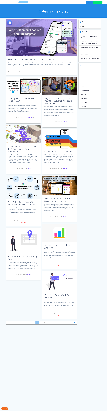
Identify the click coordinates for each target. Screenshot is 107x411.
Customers (68, 2)
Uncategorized (84, 102)
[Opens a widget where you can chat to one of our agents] (4, 408)
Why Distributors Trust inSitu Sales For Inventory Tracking (57, 199)
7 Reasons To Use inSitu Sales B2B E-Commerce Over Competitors (22, 149)
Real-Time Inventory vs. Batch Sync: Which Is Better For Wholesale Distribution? (90, 42)
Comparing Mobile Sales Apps (58, 151)
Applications (83, 70)
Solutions (39, 2)
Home (33, 2)
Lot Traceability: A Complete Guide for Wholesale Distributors (89, 37)
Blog (74, 2)
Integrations (60, 2)
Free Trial (97, 2)
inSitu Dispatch (84, 82)
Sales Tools (83, 94)
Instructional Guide (85, 90)
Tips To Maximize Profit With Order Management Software (21, 203)
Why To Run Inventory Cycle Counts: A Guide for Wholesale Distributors (58, 101)
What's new (83, 106)
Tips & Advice (84, 98)
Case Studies (84, 74)
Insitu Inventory (84, 86)
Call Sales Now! (23, 2)
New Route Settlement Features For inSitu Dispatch (31, 59)
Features (23, 71)
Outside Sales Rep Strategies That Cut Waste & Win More (89, 53)
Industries (46, 2)
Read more (71, 71)
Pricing (53, 2)
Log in (89, 2)
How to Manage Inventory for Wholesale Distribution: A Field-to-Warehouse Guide (90, 48)
